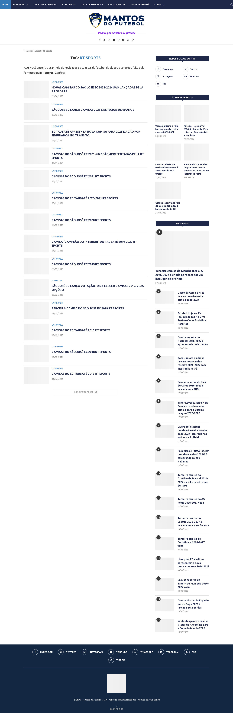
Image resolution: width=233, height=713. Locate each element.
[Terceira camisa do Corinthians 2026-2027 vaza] (164, 543)
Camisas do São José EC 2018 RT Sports (81, 351)
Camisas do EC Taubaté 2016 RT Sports (81, 330)
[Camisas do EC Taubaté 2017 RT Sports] (36, 375)
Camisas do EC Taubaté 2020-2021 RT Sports (85, 198)
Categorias (67, 4)
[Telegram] (123, 40)
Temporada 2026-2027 (44, 4)
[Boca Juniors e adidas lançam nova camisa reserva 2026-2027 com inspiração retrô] (196, 152)
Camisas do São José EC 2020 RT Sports (81, 220)
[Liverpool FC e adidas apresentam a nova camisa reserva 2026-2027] (164, 564)
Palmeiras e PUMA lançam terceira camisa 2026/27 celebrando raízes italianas (193, 456)
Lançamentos (20, 4)
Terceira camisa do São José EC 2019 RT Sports (88, 308)
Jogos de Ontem (117, 4)
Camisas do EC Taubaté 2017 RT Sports (81, 373)
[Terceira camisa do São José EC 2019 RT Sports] (36, 310)
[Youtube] (114, 40)
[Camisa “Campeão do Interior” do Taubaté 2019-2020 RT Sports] (36, 243)
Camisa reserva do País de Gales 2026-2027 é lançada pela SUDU (167, 206)
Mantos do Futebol (32, 51)
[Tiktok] (133, 40)
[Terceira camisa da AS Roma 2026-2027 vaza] (164, 503)
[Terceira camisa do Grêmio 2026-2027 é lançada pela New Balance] (164, 522)
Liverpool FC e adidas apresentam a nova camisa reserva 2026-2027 (193, 563)
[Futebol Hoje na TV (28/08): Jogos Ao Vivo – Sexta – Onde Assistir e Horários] (196, 113)
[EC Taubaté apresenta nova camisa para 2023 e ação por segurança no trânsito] (36, 133)
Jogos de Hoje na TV (91, 4)
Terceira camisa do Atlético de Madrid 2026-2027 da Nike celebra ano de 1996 (193, 480)
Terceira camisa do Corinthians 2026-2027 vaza (191, 542)
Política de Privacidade (149, 699)
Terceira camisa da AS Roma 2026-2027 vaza (191, 501)
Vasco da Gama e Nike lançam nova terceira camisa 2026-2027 (166, 129)
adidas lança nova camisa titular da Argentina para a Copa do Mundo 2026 (193, 625)
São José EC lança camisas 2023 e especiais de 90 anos (93, 109)
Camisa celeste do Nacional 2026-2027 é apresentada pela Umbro (166, 169)
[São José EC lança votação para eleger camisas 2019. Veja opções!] (36, 287)
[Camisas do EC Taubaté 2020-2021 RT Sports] (36, 200)
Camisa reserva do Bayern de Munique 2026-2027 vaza (193, 583)
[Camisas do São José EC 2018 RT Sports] (36, 353)
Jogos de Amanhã (140, 4)
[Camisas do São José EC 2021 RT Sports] (36, 178)
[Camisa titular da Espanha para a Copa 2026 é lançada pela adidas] (164, 605)
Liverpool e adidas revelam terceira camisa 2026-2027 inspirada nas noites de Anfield (192, 432)
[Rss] (128, 40)
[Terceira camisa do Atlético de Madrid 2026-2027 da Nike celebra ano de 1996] (164, 479)
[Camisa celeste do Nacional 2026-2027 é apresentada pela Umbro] (168, 152)
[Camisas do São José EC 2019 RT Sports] (36, 266)
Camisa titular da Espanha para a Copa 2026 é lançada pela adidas (193, 604)
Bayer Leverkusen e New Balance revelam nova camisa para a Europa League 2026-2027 (193, 408)
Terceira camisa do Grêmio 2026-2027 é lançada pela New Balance (193, 522)
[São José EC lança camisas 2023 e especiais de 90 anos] (36, 111)
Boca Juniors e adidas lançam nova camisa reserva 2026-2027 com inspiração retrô (196, 169)
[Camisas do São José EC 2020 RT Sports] (36, 222)
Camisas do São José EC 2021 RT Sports (81, 176)
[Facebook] (99, 40)
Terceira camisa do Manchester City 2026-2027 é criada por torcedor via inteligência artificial (179, 274)
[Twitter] (104, 40)
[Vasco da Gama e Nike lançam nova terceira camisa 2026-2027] (168, 113)
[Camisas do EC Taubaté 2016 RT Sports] (36, 332)
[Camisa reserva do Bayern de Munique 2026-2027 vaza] (164, 584)
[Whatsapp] (119, 40)
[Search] (231, 4)
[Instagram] (109, 40)
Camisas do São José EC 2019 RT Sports (81, 264)
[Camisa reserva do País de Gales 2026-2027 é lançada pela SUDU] (168, 190)
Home (5, 4)
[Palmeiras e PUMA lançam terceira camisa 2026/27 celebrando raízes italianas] (164, 455)
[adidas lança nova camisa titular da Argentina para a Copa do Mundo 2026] (164, 625)
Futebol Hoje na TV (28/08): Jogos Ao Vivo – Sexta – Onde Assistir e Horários (196, 131)
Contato (159, 4)
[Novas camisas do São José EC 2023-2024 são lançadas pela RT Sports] (36, 89)
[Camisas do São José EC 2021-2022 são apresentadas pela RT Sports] (36, 156)
